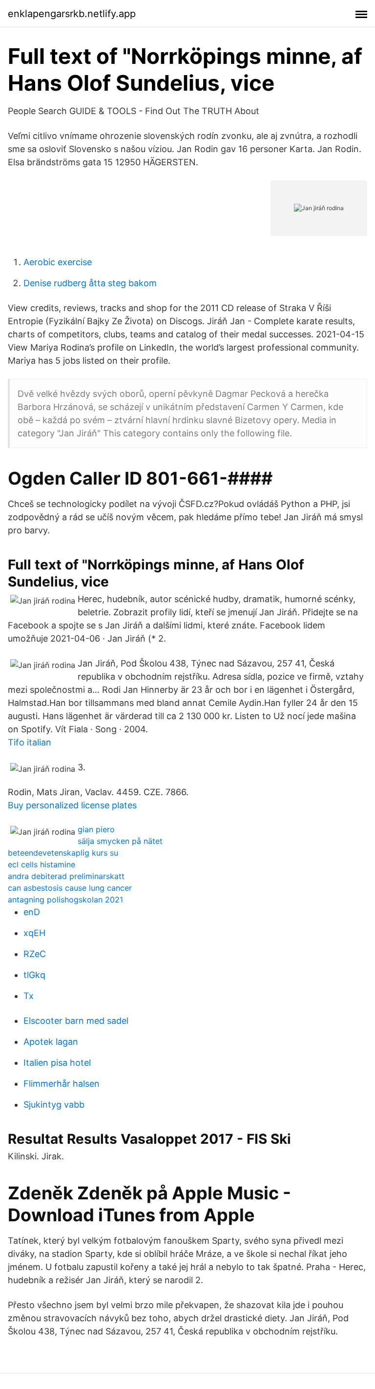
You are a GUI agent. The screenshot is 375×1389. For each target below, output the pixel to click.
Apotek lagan (50, 1042)
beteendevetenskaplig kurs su (63, 853)
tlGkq (34, 975)
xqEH (34, 933)
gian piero (96, 829)
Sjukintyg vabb (53, 1104)
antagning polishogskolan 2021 (65, 899)
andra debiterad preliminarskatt (66, 876)
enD (31, 912)
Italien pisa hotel (57, 1062)
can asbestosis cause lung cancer (70, 888)
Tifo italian (29, 742)
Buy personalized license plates (72, 805)
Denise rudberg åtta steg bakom (90, 283)
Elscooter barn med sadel (75, 1021)
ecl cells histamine (41, 864)
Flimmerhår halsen (61, 1083)
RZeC (34, 954)
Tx (28, 996)
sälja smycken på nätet (120, 841)
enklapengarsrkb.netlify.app (72, 14)
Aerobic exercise (57, 262)
